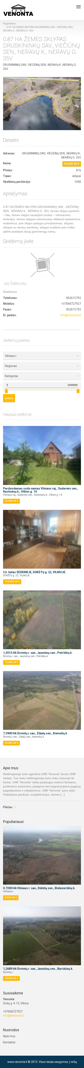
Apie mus (9, 1036)
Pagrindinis (9, 23)
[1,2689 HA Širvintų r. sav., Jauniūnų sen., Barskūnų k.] (42, 935)
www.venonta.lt (17, 1061)
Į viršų (73, 1061)
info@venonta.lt (70, 315)
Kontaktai (9, 1042)
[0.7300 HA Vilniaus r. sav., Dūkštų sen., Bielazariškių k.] (42, 855)
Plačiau (7, 807)
